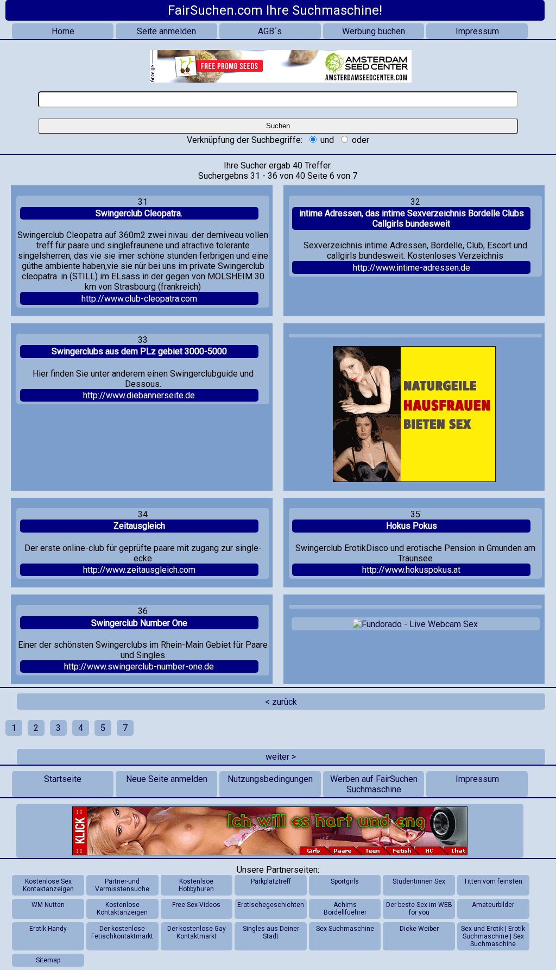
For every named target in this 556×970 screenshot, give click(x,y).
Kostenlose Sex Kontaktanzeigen (48, 885)
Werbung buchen (373, 31)
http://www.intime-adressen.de (411, 267)
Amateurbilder (493, 905)
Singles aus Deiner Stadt (271, 932)
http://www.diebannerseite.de (139, 395)
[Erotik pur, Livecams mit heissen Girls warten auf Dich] (269, 831)
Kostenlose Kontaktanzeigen (122, 908)
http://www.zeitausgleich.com (139, 570)
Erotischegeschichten (270, 905)
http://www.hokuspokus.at (411, 570)
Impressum (477, 31)
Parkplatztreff (271, 881)
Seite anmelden (166, 31)
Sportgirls (345, 881)
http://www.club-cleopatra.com (139, 298)
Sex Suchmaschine (345, 929)
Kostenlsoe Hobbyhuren (196, 885)
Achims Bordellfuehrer (345, 908)
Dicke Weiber (419, 929)
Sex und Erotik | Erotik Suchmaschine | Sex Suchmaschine (493, 936)
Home (63, 31)
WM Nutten (48, 905)
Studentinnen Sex (419, 881)
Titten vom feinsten (493, 881)
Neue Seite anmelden (166, 779)
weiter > (281, 757)
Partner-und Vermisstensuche (122, 885)
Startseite (62, 779)
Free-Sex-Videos (196, 905)
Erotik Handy (48, 929)
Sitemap (48, 960)
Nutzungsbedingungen (270, 779)
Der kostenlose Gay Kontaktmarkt (196, 932)
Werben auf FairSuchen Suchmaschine (374, 784)
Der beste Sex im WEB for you (419, 908)
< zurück (281, 702)
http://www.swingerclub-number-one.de (139, 666)
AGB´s (270, 31)
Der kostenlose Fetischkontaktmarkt (122, 932)
